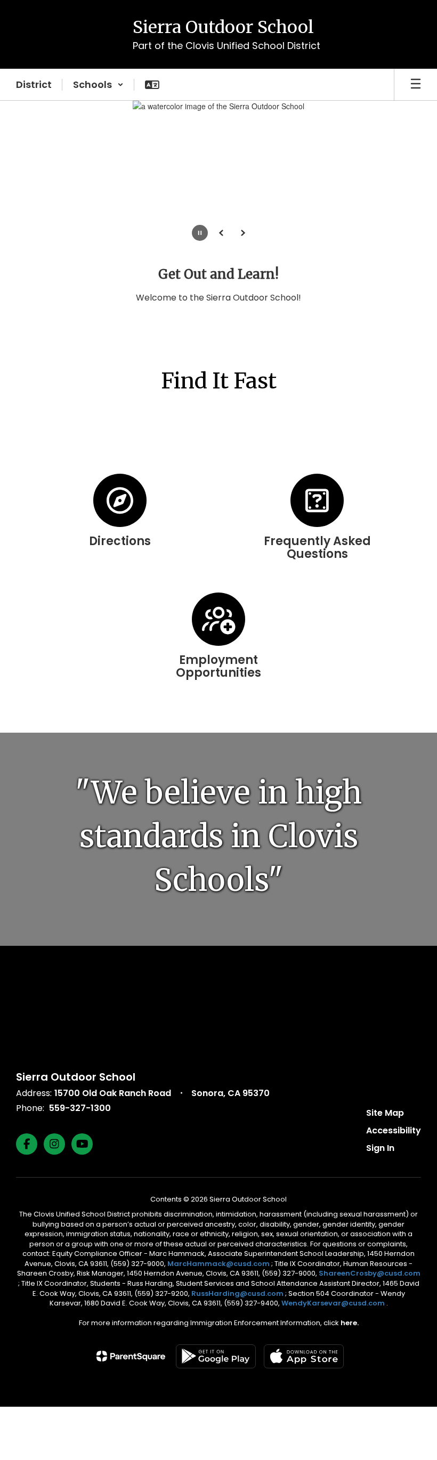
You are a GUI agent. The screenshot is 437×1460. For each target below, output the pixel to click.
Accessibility (393, 1130)
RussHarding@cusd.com (237, 1293)
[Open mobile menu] (415, 85)
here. (350, 1323)
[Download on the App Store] (304, 1356)
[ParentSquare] (131, 1356)
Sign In (380, 1148)
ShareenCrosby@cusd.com (369, 1273)
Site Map (385, 1113)
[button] (98, 85)
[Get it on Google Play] (216, 1356)
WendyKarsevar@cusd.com (333, 1303)
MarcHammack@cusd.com (218, 1264)
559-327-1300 (80, 1108)
